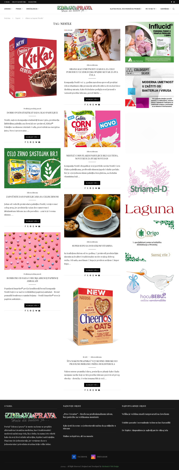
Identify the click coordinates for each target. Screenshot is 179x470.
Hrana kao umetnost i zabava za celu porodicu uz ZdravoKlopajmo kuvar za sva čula (92, 72)
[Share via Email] (39, 142)
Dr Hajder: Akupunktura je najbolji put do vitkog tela (145, 430)
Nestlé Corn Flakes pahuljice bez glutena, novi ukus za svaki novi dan (92, 157)
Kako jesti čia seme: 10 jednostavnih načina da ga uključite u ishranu (89, 427)
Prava (18, 9)
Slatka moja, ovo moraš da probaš (125, 9)
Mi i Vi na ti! (150, 9)
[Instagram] (174, 2)
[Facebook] (171, 2)
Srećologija (31, 9)
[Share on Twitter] (28, 142)
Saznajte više (31, 137)
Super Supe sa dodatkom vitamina (92, 245)
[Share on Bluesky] (36, 142)
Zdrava (7, 9)
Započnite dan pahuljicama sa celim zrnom (32, 196)
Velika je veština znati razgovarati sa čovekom (145, 414)
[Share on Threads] (33, 142)
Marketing (32, 2)
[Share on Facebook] (25, 142)
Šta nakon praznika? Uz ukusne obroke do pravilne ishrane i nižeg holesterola (92, 362)
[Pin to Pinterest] (30, 142)
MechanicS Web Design (110, 466)
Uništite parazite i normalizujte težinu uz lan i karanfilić (146, 422)
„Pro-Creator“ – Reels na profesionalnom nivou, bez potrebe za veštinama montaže (88, 416)
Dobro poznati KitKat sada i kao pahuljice (32, 112)
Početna (7, 18)
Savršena (164, 9)
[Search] (173, 9)
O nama (7, 2)
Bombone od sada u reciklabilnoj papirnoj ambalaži (32, 279)
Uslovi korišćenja (19, 2)
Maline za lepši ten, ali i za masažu (78, 436)
